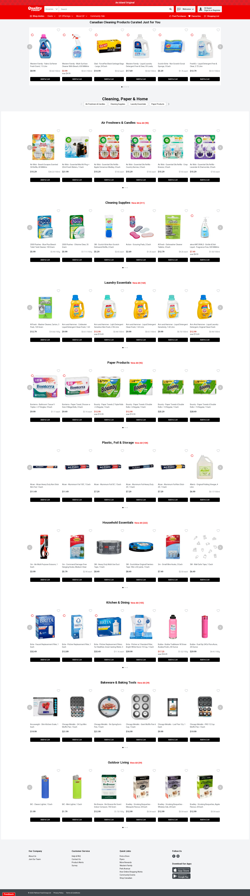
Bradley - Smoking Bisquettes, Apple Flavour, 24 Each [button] (205, 805)
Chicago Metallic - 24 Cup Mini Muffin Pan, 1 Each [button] (77, 725)
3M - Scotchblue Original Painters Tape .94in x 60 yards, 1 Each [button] (141, 565)
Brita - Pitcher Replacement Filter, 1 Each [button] (76, 645)
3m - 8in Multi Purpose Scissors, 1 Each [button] (44, 565)
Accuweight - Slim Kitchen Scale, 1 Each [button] (44, 725)
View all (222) (141, 523)
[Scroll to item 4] (128, 87)
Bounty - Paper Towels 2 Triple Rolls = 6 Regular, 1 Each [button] (109, 405)
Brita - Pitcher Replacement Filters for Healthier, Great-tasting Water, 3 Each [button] (108, 647)
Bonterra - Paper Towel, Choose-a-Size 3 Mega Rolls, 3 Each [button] (77, 405)
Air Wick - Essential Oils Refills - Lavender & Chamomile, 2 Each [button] (205, 165)
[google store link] (181, 878)
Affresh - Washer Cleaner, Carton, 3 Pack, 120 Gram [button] (45, 325)
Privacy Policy (58, 893)
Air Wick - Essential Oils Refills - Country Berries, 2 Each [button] (141, 165)
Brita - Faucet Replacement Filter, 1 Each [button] (44, 645)
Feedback (9, 894)
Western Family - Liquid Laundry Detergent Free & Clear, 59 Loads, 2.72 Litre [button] (140, 66)
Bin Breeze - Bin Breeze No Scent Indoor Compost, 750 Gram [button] (109, 805)
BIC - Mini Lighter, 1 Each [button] (77, 804)
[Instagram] (178, 857)
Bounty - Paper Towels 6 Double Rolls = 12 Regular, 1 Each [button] (173, 405)
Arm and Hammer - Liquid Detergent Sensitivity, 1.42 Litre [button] (173, 325)
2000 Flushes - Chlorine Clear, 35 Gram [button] (75, 245)
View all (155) (137, 603)
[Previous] (81, 104)
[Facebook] (173, 857)
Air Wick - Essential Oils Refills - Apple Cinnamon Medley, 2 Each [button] (109, 165)
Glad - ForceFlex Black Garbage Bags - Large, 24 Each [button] (109, 65)
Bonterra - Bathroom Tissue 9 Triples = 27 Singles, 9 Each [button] (45, 405)
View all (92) (137, 363)
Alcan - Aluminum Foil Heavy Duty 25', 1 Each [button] (140, 485)
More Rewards (126, 862)
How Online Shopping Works (131, 872)
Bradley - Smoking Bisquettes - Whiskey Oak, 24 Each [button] (173, 805)
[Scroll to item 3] (126, 87)
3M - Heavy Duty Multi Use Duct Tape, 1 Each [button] (109, 565)
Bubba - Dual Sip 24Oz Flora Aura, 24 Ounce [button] (204, 645)
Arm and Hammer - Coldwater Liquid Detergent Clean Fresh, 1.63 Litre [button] (76, 327)
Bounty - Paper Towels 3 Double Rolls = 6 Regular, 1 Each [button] (141, 405)
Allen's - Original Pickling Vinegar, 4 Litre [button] (204, 485)
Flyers (122, 859)
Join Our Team (35, 859)
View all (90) (143, 123)
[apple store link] (181, 872)
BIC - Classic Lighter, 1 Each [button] (45, 804)
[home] (35, 9)
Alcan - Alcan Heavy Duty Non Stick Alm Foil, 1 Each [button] (45, 485)
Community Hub (97, 16)
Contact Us (76, 859)
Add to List (45, 79)
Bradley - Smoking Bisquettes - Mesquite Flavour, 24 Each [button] (141, 805)
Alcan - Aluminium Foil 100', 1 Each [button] (77, 484)
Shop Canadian (126, 878)
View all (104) (141, 443)
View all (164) (139, 283)
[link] (177, 16)
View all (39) (143, 683)
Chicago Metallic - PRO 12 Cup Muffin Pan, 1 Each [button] (205, 725)
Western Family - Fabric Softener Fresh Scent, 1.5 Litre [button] (45, 65)
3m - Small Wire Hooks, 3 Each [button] (173, 564)
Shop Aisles (38, 16)
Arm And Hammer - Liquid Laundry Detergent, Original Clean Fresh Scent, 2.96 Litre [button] (205, 327)
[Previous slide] (29, 46)
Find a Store (124, 856)
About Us (32, 856)
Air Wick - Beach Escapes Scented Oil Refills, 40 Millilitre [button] (45, 165)
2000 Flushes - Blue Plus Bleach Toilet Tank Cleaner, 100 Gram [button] (45, 245)
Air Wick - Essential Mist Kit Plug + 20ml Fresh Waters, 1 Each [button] (77, 165)
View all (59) (136, 763)
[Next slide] (220, 46)
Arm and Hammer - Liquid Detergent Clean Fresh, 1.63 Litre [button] (141, 325)
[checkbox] (58, 30)
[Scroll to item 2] (124, 87)
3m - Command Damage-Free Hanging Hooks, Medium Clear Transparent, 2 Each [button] (77, 567)
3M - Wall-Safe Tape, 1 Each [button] (205, 564)
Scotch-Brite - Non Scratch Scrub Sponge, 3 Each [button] (173, 65)
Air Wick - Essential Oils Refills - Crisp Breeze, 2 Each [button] (173, 165)
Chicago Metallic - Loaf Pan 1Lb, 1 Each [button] (171, 725)
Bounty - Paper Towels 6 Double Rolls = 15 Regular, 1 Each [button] (205, 405)
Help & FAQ (76, 856)
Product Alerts (78, 862)
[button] (193, 8)
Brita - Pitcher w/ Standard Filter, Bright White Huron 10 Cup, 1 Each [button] (141, 645)
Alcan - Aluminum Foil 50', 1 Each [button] (109, 484)
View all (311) (138, 203)
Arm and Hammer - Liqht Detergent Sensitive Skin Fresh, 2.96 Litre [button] (109, 325)
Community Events (127, 875)
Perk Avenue (125, 869)
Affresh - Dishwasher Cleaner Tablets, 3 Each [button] (173, 245)
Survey (74, 865)
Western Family (126, 865)
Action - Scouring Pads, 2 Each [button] (141, 244)
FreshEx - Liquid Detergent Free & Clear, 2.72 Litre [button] (205, 65)
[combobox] (51, 9)
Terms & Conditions (73, 893)
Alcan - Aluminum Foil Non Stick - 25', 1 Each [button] (172, 485)
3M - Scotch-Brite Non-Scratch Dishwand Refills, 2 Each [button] (109, 245)
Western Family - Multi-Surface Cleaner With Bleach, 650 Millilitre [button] (77, 65)
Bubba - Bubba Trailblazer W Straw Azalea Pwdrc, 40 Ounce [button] (173, 645)
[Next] (168, 104)
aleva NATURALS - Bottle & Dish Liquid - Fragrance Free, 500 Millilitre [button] (205, 245)
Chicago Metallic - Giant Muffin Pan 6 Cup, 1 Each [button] (141, 725)
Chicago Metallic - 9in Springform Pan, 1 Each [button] (109, 725)
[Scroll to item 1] (122, 87)
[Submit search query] (170, 9)
